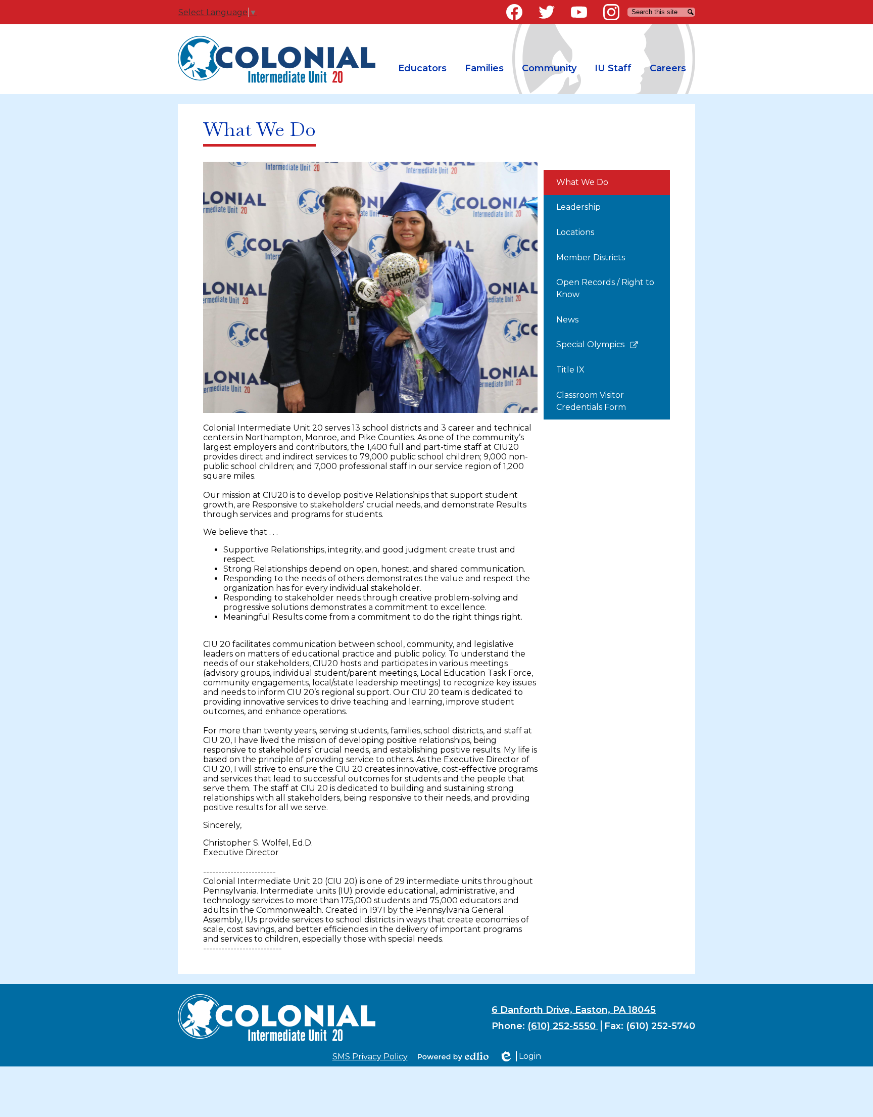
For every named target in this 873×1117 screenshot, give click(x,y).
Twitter (547, 12)
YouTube (579, 12)
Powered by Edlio (453, 1056)
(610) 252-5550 (562, 1026)
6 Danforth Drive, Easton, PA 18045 (574, 1009)
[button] (422, 68)
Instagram (611, 12)
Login (520, 1056)
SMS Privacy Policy (370, 1056)
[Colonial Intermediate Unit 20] (276, 59)
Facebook (514, 12)
